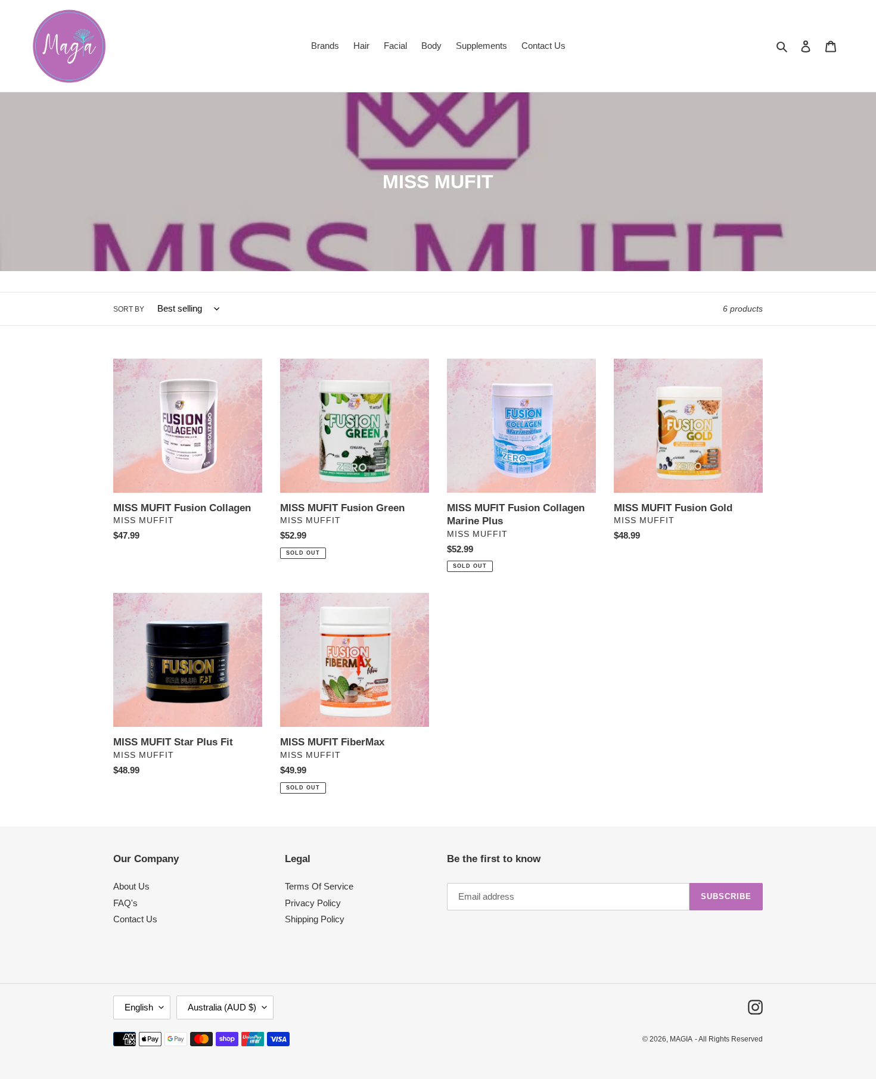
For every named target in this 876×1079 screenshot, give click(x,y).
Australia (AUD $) (222, 1007)
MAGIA (681, 1039)
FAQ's (125, 903)
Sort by (128, 309)
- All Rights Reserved (729, 1039)
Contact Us (135, 919)
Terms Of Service (319, 886)
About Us (131, 886)
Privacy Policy (313, 903)
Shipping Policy (314, 919)
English (139, 1007)
